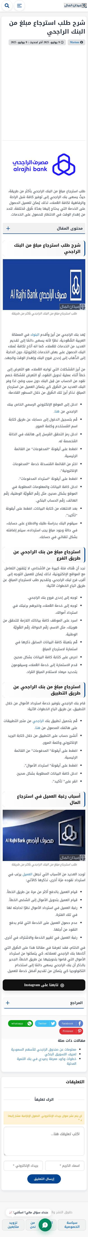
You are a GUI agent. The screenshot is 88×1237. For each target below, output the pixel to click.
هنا (57, 411)
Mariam (74, 42)
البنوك (34, 334)
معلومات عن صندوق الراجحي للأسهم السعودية (43, 1050)
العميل (27, 874)
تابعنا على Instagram (44, 985)
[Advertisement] (44, 91)
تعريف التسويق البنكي (60, 1054)
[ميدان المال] (75, 6)
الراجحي (38, 721)
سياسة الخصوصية (72, 1225)
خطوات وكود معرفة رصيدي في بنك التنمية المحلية (46, 1061)
